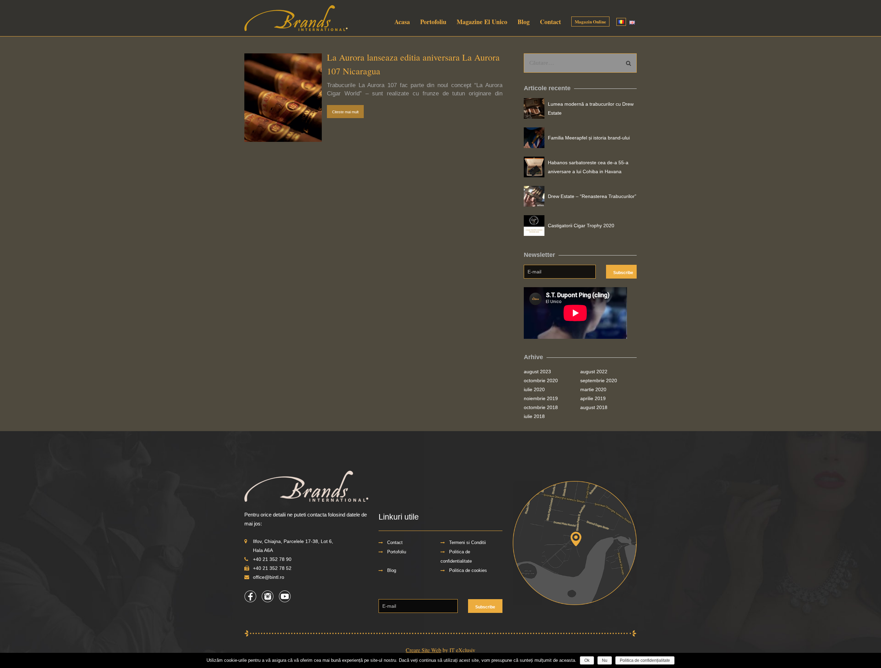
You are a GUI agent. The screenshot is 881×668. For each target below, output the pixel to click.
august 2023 (537, 371)
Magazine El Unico (482, 21)
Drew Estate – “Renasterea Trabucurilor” (592, 196)
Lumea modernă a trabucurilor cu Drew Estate (591, 108)
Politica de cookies (468, 570)
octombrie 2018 (541, 407)
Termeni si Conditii (467, 542)
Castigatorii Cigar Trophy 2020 (581, 225)
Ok (587, 660)
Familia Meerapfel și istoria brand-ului (589, 137)
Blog (524, 21)
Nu (604, 660)
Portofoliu (433, 21)
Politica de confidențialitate (645, 660)
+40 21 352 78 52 (272, 568)
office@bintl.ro (268, 577)
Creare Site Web (423, 650)
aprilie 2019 (593, 398)
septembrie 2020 (598, 380)
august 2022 (593, 371)
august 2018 (593, 407)
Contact (550, 21)
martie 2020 (593, 389)
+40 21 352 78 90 (272, 559)
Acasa (402, 21)
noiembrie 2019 (541, 398)
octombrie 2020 (541, 380)
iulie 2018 (534, 416)
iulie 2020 (534, 389)
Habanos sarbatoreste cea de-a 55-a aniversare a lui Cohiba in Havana (588, 167)
